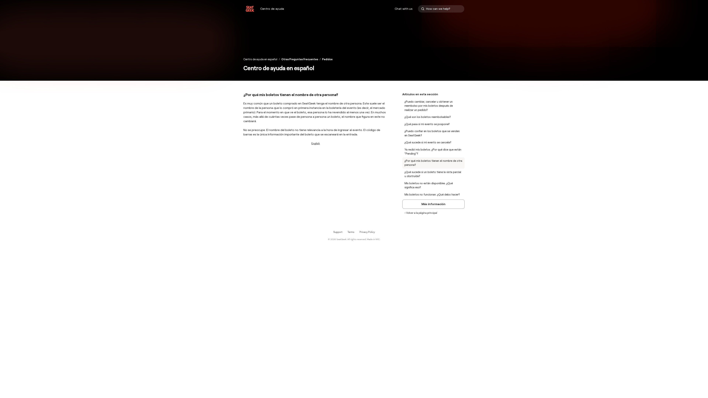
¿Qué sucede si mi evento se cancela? (428, 142)
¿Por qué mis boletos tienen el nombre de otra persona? (433, 163)
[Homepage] (250, 9)
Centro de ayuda (272, 8)
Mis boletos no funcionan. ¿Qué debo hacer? (432, 194)
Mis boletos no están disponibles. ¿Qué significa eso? (429, 185)
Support (337, 232)
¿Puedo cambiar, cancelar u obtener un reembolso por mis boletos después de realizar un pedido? (429, 105)
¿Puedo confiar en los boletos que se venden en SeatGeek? (432, 133)
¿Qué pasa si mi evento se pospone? (427, 124)
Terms (351, 232)
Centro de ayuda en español (260, 59)
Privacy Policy (367, 232)
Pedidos (327, 59)
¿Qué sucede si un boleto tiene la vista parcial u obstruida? (433, 174)
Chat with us (403, 8)
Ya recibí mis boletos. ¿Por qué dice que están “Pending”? (433, 151)
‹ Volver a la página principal (421, 212)
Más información (433, 204)
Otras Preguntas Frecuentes (299, 59)
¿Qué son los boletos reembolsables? (428, 117)
